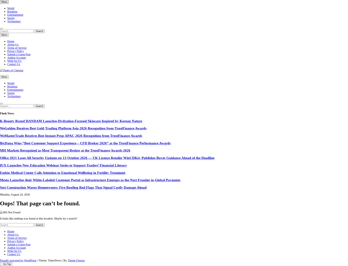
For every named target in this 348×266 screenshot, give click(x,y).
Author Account (16, 57)
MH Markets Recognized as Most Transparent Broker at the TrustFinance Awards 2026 (65, 150)
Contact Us (13, 64)
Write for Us (14, 60)
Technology (14, 21)
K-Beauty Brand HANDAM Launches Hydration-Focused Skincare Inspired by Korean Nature (71, 121)
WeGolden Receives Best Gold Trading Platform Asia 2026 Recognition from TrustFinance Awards (73, 128)
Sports (10, 18)
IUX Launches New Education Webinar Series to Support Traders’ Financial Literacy (63, 165)
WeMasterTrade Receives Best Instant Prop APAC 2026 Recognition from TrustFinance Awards (71, 136)
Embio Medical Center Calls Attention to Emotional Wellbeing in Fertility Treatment (62, 173)
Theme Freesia (76, 260)
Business (12, 11)
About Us (12, 44)
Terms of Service (17, 47)
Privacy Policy (15, 51)
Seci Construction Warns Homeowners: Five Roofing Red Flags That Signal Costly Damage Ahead (73, 187)
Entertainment (15, 14)
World (10, 8)
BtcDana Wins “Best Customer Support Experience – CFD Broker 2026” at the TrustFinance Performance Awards (85, 143)
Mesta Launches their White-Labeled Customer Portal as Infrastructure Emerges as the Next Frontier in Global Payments (90, 180)
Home (10, 41)
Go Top (7, 264)
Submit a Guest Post (18, 54)
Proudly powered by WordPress (18, 260)
